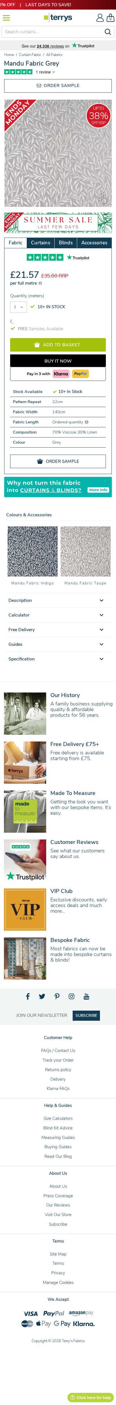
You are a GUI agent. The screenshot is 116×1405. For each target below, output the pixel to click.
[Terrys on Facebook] (28, 998)
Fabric (15, 243)
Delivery (58, 1079)
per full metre (24, 283)
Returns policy (58, 1070)
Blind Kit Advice (58, 1128)
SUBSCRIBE (86, 1015)
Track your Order (58, 1060)
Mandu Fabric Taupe (85, 583)
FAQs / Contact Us (58, 1050)
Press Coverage (58, 1196)
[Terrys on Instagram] (72, 998)
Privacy (58, 1273)
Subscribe (58, 1224)
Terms (58, 1263)
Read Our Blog (58, 1156)
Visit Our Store (58, 1215)
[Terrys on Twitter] (42, 998)
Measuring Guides (58, 1137)
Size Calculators (58, 1118)
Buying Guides (58, 1147)
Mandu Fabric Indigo (32, 583)
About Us (58, 1186)
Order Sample (61, 85)
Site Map (58, 1254)
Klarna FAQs (58, 1088)
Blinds (66, 243)
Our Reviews (58, 1205)
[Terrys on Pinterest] (57, 998)
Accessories (94, 243)
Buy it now (58, 361)
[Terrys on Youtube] (87, 998)
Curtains (40, 243)
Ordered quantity (68, 422)
